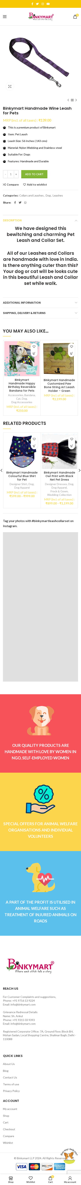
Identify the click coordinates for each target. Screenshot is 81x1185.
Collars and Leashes (31, 195)
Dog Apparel (22, 487)
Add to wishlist (37, 184)
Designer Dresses (56, 484)
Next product (76, 100)
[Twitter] (37, 3)
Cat (18, 398)
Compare (13, 184)
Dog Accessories (21, 402)
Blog (5, 1070)
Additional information (22, 303)
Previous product (68, 100)
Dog (48, 195)
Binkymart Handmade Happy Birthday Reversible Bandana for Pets (22, 385)
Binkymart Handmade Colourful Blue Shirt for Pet (22, 476)
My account (10, 1109)
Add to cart (34, 174)
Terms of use (11, 1084)
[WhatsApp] (25, 202)
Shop (6, 1115)
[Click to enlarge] (10, 86)
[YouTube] (48, 3)
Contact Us (10, 1077)
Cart (5, 1122)
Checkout (9, 1129)
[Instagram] (42, 3)
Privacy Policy (11, 1091)
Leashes (58, 195)
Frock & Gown (59, 491)
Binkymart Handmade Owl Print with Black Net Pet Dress (59, 476)
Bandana (29, 395)
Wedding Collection (59, 494)
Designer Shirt (18, 484)
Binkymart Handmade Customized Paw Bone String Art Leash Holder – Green (59, 385)
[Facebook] (32, 3)
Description (12, 220)
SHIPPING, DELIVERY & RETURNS (24, 313)
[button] (71, 353)
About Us (9, 1064)
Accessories (15, 395)
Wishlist (8, 1142)
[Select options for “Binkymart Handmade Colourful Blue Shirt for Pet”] (34, 445)
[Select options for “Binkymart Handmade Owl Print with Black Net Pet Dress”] (71, 445)
